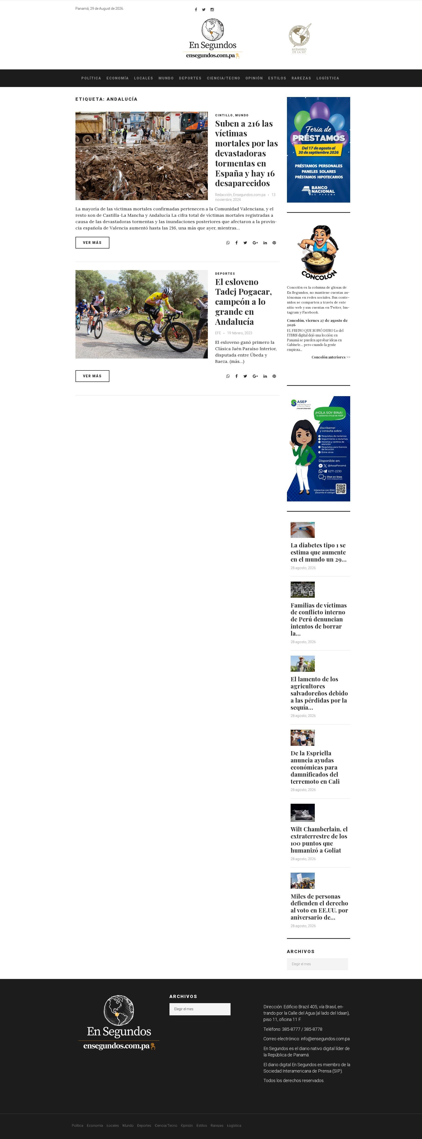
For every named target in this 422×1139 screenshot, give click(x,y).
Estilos (277, 78)
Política (91, 78)
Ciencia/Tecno (223, 78)
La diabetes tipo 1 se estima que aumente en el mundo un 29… (319, 552)
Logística (327, 78)
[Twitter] (204, 9)
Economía (117, 78)
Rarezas (301, 78)
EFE (218, 333)
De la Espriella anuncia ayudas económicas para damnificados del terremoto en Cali (315, 767)
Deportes (190, 78)
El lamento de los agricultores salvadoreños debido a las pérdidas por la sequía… (319, 693)
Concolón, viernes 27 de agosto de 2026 (317, 322)
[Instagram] (212, 9)
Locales (143, 78)
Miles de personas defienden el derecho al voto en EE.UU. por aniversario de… (319, 906)
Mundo (166, 78)
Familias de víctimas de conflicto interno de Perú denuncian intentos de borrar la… (319, 619)
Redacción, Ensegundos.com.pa (240, 195)
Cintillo (224, 115)
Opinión (254, 78)
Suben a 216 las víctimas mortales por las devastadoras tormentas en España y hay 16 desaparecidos (246, 153)
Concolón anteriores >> (331, 357)
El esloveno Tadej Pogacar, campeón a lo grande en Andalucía (243, 301)
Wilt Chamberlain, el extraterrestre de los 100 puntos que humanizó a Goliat (319, 839)
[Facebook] (196, 9)
